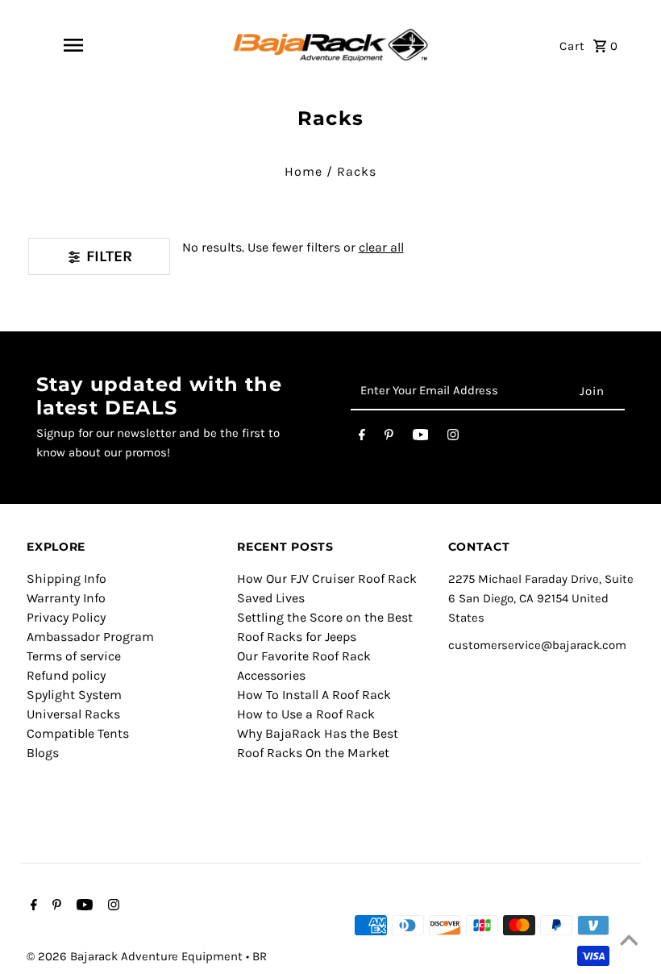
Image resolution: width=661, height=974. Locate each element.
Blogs (43, 752)
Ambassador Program (90, 636)
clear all (381, 247)
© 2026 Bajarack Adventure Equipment (136, 956)
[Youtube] (421, 437)
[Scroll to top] (629, 942)
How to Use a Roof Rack (306, 714)
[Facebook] (362, 437)
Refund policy (66, 675)
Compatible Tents (78, 733)
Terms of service (74, 656)
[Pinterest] (389, 437)
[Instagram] (453, 437)
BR (259, 956)
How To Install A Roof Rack (314, 694)
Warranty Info (66, 598)
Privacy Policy (66, 617)
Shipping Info (66, 578)
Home (303, 171)
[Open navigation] (73, 45)
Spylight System (74, 694)
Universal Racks (73, 714)
